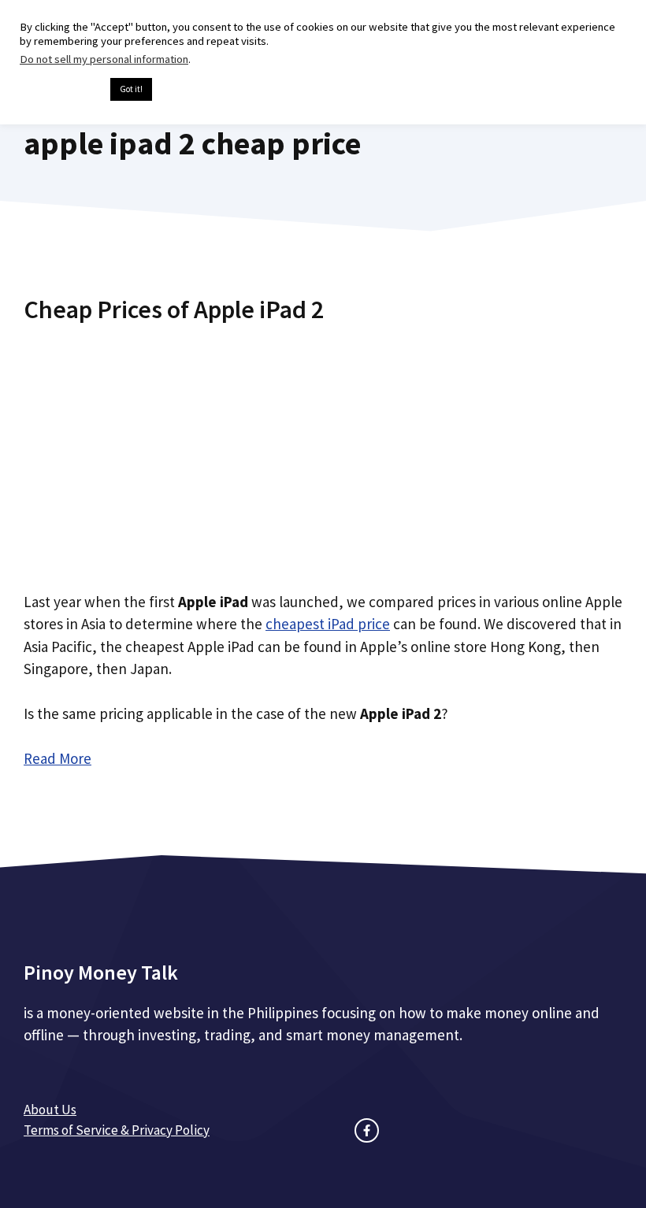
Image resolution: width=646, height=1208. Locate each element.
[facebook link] (367, 1130)
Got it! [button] (131, 88)
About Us (50, 1109)
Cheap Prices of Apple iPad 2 (174, 309)
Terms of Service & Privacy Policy (117, 1130)
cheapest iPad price (327, 623)
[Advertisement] (323, 451)
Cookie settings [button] (61, 90)
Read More (57, 758)
